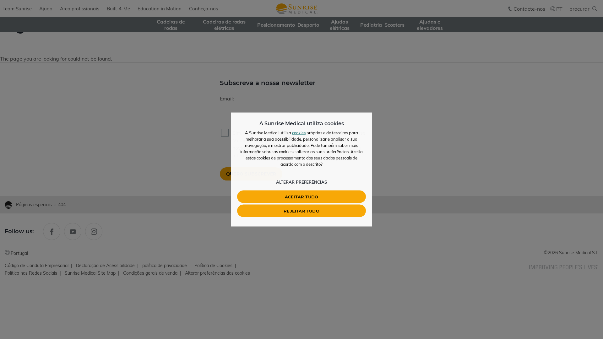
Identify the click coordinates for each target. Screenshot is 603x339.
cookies (299, 132)
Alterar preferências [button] (301, 182)
